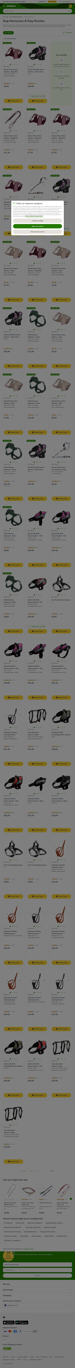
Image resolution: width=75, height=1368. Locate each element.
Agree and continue (37, 226)
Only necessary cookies (38, 232)
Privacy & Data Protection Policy (34, 216)
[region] (37, 218)
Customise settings (37, 221)
